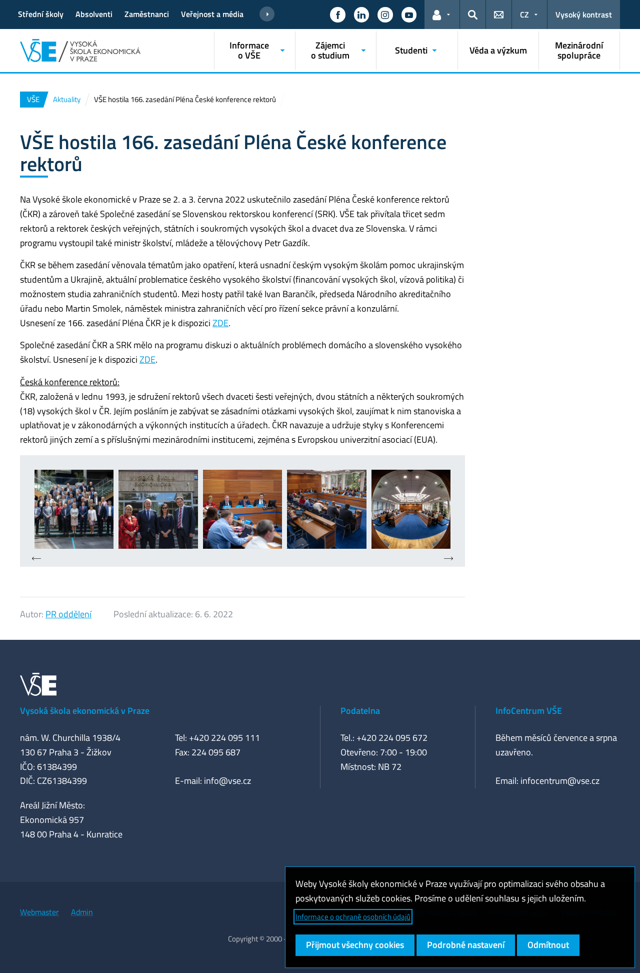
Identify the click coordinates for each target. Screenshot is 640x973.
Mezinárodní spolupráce (579, 50)
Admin (82, 912)
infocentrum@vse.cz (560, 780)
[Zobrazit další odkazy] (267, 15)
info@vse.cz (227, 780)
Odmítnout (548, 944)
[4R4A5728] (242, 509)
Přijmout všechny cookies (355, 944)
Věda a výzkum (498, 50)
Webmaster (39, 912)
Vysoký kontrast (584, 15)
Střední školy (41, 14)
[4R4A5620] (74, 509)
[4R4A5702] (158, 509)
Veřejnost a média (212, 14)
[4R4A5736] (326, 509)
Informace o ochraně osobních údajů (353, 916)
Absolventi (94, 14)
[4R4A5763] (411, 509)
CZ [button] (524, 15)
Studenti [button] (411, 50)
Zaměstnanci (146, 14)
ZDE (220, 323)
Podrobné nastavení (465, 944)
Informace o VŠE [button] (249, 50)
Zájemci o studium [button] (330, 50)
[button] (337, 14)
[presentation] (36, 559)
